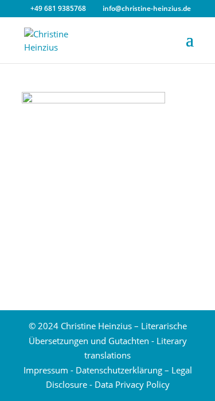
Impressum (46, 370)
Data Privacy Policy (132, 384)
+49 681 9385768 (58, 8)
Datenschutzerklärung (119, 370)
